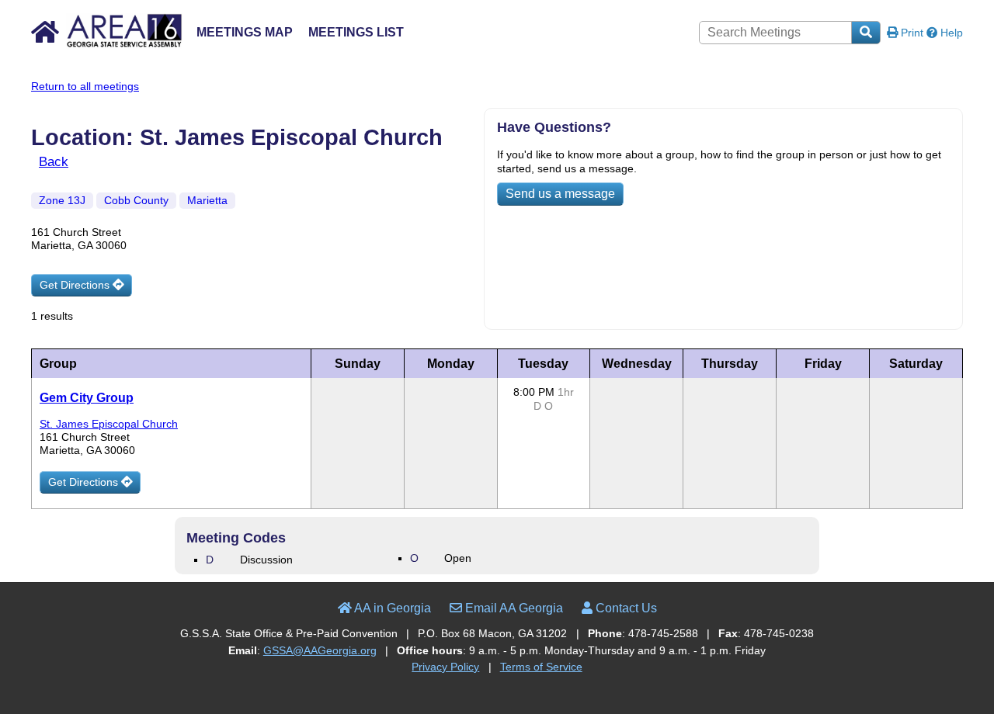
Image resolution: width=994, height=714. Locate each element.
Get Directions (76, 285)
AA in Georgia (391, 608)
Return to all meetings (85, 86)
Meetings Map (244, 32)
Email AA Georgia (512, 608)
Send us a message (560, 193)
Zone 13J (62, 200)
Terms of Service (541, 666)
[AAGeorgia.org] (106, 44)
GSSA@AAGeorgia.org (320, 650)
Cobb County (136, 200)
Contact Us (625, 608)
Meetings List (356, 32)
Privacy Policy (445, 666)
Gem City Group (87, 397)
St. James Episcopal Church (109, 424)
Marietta (207, 200)
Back (53, 161)
